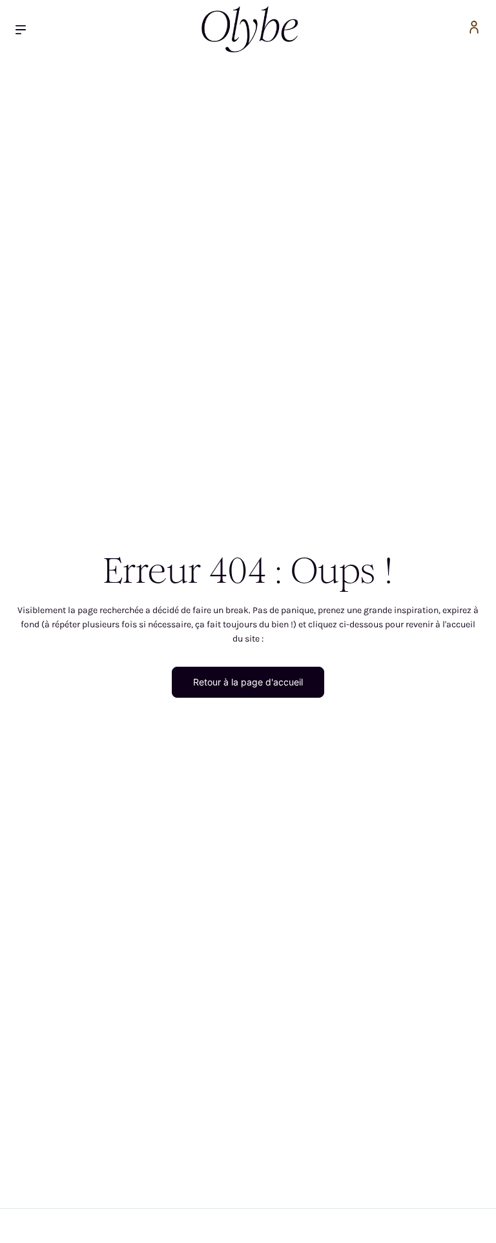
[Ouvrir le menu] (26, 29)
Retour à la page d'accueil (248, 681)
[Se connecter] (474, 29)
